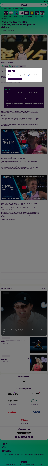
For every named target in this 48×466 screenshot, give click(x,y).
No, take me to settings (32, 78)
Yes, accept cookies (15, 78)
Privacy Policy (30, 75)
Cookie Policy (25, 75)
